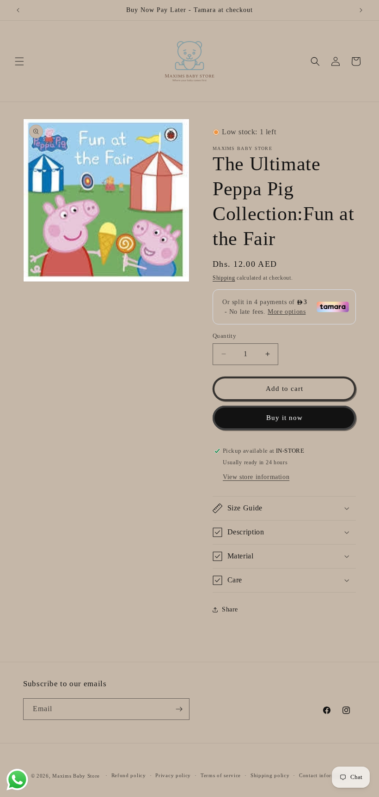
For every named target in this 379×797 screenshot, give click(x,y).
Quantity (224, 335)
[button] (19, 61)
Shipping (224, 278)
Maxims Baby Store (76, 776)
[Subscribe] (179, 709)
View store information (256, 476)
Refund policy (128, 775)
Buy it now (284, 417)
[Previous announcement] (18, 10)
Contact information (323, 775)
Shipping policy (270, 775)
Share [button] (230, 609)
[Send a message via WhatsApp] (17, 779)
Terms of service (221, 775)
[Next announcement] (361, 10)
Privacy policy (173, 775)
